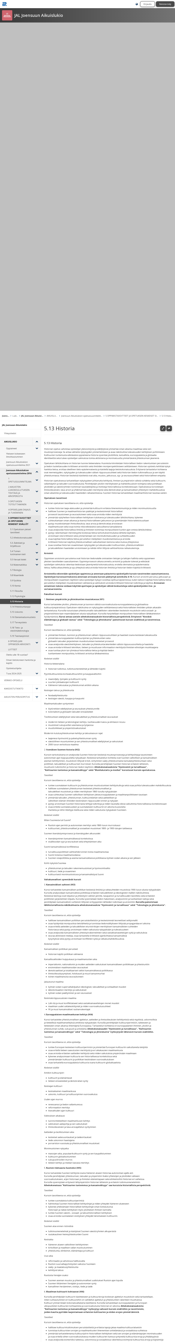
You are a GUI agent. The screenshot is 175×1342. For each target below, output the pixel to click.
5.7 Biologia (15, 570)
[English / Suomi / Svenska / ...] (136, 4)
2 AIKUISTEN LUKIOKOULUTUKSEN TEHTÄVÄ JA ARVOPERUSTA (19, 492)
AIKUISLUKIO (52, 415)
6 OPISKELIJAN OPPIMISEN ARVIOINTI (19, 643)
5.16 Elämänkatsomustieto (23, 617)
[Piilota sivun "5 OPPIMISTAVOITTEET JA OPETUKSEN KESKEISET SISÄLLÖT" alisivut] (37, 521)
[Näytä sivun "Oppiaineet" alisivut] (37, 448)
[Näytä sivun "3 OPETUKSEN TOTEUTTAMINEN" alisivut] (37, 503)
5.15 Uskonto (16, 612)
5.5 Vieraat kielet (18, 559)
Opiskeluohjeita (13, 668)
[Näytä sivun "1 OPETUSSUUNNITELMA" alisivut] (37, 480)
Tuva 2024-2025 (14, 673)
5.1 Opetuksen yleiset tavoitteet (20, 531)
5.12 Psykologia (17, 596)
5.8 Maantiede (17, 575)
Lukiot (15, 415)
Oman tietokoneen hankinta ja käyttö (20, 661)
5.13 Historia (167, 415)
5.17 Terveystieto (18, 622)
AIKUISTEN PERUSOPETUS (17, 697)
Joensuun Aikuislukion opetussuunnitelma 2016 (82, 415)
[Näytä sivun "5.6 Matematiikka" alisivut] (37, 564)
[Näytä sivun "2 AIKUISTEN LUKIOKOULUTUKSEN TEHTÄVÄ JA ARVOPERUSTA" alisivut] (37, 491)
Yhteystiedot (10, 433)
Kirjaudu (147, 4)
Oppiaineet (11, 448)
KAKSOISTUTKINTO (13, 688)
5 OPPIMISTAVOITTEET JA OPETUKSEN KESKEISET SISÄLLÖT (132, 415)
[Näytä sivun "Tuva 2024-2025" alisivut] (37, 673)
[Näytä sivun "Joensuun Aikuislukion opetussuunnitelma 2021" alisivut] (37, 463)
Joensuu (5, 415)
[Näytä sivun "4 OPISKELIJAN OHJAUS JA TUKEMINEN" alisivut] (37, 511)
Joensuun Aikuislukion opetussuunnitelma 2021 (18, 463)
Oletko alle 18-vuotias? (17, 654)
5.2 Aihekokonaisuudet (21, 537)
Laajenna (165, 428)
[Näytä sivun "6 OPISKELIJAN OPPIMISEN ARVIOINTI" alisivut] (37, 643)
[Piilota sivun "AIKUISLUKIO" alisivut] (37, 442)
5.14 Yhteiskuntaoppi (20, 606)
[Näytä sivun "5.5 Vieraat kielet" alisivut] (37, 559)
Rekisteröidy (165, 4)
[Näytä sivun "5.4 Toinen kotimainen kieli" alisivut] (37, 553)
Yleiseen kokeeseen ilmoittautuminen (15, 455)
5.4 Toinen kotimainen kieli (17, 553)
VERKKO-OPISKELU (13, 680)
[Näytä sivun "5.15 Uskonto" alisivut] (37, 611)
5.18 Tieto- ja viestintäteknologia (19, 629)
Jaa (169, 428)
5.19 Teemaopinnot (19, 636)
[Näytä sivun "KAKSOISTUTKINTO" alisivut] (37, 689)
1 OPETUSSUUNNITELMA (19, 480)
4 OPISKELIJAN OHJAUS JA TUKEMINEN (19, 511)
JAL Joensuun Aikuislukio (32, 415)
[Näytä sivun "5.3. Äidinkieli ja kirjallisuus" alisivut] (37, 544)
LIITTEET (12, 649)
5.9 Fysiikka (15, 580)
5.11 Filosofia (16, 591)
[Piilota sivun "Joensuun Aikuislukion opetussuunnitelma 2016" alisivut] (37, 472)
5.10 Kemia (15, 585)
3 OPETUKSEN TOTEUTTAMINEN (17, 503)
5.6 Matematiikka (18, 564)
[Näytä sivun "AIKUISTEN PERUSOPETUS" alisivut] (37, 697)
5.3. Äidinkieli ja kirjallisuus (17, 544)
